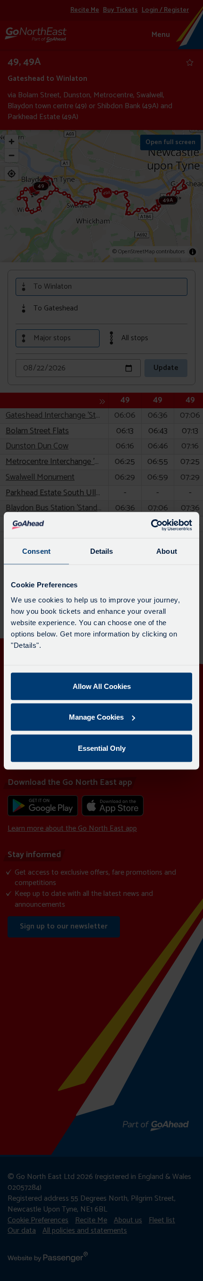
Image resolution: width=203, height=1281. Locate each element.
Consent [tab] (36, 551)
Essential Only (102, 748)
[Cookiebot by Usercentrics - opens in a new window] (151, 525)
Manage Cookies (96, 717)
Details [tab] (101, 551)
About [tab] (166, 551)
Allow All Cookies (102, 686)
